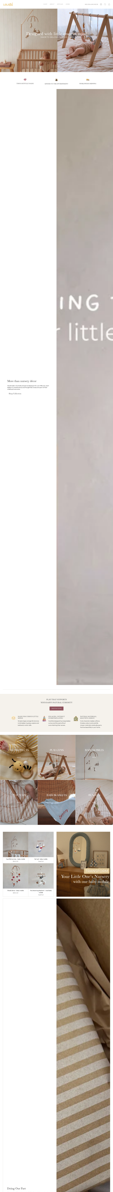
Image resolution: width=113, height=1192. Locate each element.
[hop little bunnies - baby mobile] (15, 844)
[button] (45, 4)
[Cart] (109, 4)
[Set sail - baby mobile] (41, 844)
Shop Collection (15, 393)
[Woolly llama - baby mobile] (15, 876)
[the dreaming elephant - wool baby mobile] (41, 876)
